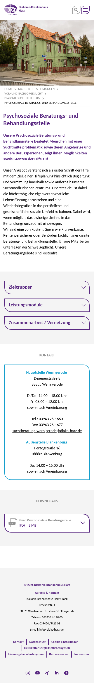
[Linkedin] (56, 673)
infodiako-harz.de (51, 629)
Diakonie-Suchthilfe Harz (22, 98)
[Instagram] (27, 673)
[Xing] (47, 673)
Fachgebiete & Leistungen (36, 89)
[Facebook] (66, 673)
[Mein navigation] (85, 10)
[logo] (26, 9)
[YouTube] (37, 673)
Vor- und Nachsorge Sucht (23, 93)
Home (8, 89)
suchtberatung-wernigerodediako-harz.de (47, 431)
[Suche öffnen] (76, 10)
